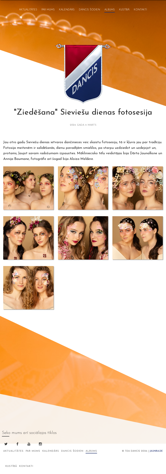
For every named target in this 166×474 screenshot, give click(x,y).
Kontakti (140, 9)
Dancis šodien (89, 9)
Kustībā (124, 9)
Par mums (48, 9)
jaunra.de (156, 451)
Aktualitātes (28, 9)
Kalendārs (67, 9)
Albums (109, 9)
